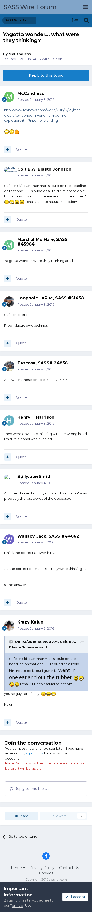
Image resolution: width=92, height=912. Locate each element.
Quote (21, 149)
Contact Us (69, 867)
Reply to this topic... (31, 788)
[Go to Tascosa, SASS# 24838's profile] (9, 366)
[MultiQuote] (7, 149)
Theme (16, 867)
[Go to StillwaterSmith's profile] (9, 480)
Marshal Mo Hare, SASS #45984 (42, 242)
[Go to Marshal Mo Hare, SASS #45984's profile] (9, 245)
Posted (35, 99)
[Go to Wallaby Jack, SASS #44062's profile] (9, 539)
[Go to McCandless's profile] (9, 97)
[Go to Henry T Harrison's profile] (9, 420)
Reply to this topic (46, 75)
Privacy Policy (42, 867)
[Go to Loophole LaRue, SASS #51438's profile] (9, 301)
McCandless (20, 54)
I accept (77, 897)
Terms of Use (20, 905)
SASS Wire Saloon (47, 59)
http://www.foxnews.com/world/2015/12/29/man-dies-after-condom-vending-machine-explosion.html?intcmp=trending (43, 115)
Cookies (46, 873)
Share (23, 816)
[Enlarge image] (6, 131)
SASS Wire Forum (30, 7)
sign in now (34, 753)
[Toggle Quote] (11, 642)
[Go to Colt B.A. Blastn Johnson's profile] (9, 172)
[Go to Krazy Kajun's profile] (9, 625)
